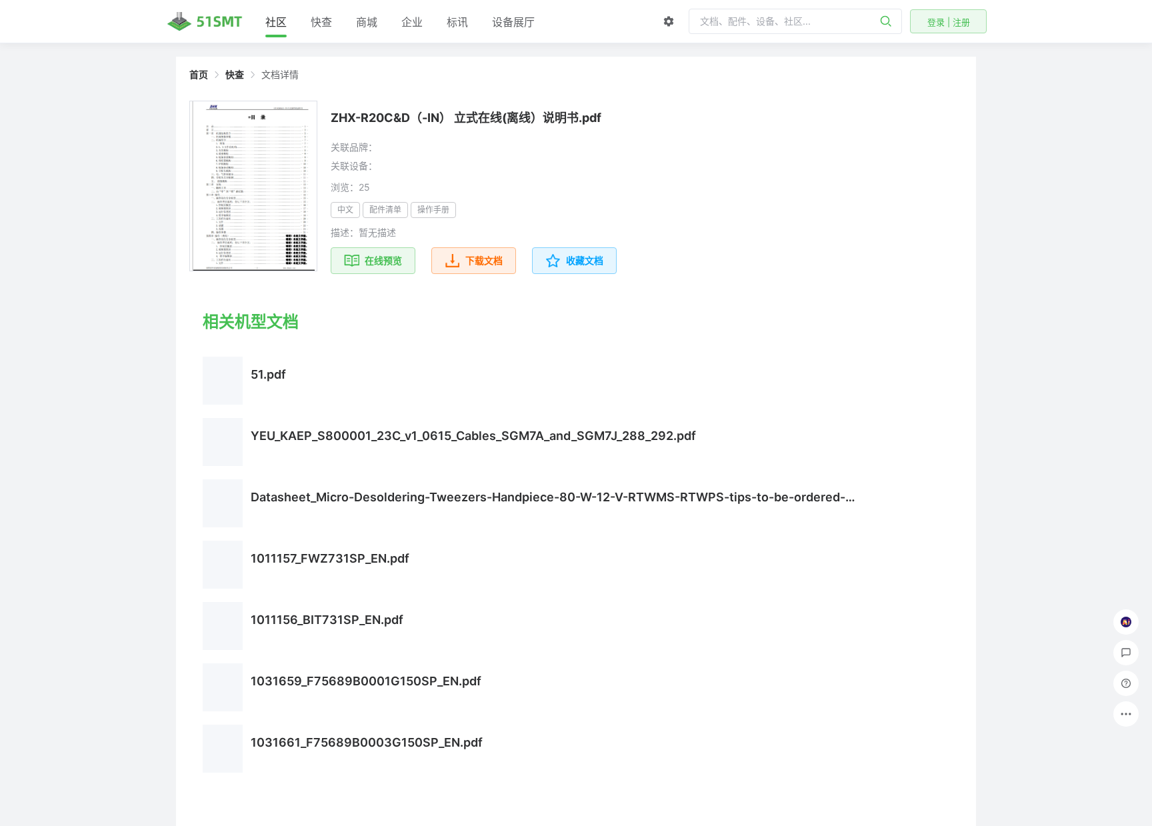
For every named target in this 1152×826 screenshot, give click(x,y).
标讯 (457, 22)
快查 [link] (234, 74)
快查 (321, 22)
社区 (276, 22)
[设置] (669, 21)
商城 (366, 22)
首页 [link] (198, 74)
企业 (412, 22)
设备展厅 (513, 22)
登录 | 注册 (948, 22)
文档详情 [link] (280, 74)
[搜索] (886, 21)
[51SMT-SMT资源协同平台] (204, 21)
